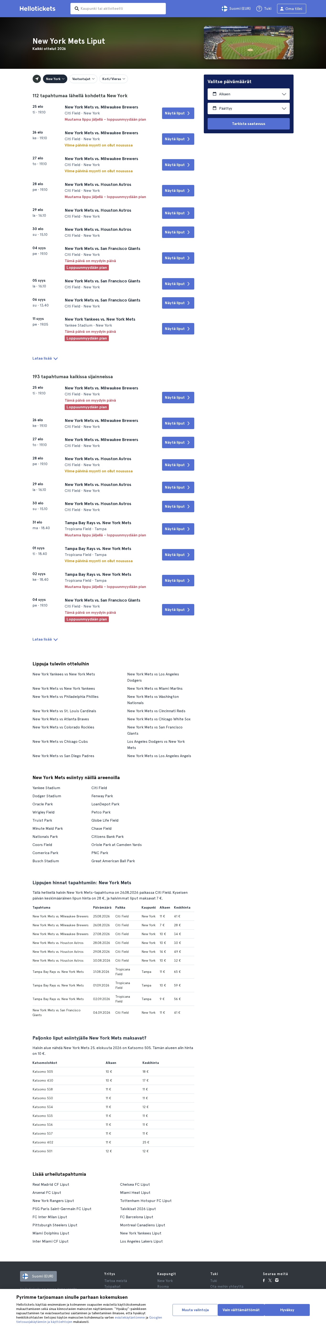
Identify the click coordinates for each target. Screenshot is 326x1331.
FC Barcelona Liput (136, 1217)
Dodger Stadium (46, 796)
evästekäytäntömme (130, 1317)
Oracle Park (42, 804)
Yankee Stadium (46, 788)
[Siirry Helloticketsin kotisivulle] (38, 8)
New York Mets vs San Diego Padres (63, 756)
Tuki (213, 1281)
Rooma (163, 1286)
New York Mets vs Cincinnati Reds (156, 711)
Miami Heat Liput (135, 1192)
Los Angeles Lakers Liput (141, 1241)
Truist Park (42, 820)
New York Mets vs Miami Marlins (155, 688)
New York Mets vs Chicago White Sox (158, 719)
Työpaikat (112, 1286)
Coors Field (42, 844)
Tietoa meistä (115, 1281)
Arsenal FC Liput (46, 1192)
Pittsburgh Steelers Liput (54, 1225)
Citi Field (99, 788)
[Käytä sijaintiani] (36, 79)
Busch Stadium (45, 861)
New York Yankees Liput (140, 1233)
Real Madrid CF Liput (50, 1184)
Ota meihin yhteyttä (226, 1286)
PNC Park (99, 853)
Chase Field (101, 828)
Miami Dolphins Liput (50, 1233)
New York (165, 1281)
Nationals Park (45, 836)
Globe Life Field (105, 820)
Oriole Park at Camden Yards (116, 844)
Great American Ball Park (113, 861)
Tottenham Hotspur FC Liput (146, 1200)
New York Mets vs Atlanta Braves (60, 719)
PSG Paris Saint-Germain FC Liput (61, 1209)
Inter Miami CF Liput (50, 1241)
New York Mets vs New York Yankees (63, 688)
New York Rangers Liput (53, 1200)
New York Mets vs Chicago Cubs (60, 741)
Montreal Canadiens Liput (142, 1225)
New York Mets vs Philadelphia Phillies (65, 696)
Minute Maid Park (47, 828)
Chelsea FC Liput (135, 1184)
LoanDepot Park (105, 804)
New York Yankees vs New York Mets (63, 674)
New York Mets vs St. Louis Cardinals (64, 711)
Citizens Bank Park (107, 836)
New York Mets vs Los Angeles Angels (159, 756)
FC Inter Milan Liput (49, 1217)
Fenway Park (102, 796)
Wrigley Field (43, 812)
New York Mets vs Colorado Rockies (63, 727)
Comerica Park (45, 853)
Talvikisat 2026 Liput (138, 1209)
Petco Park (100, 812)
